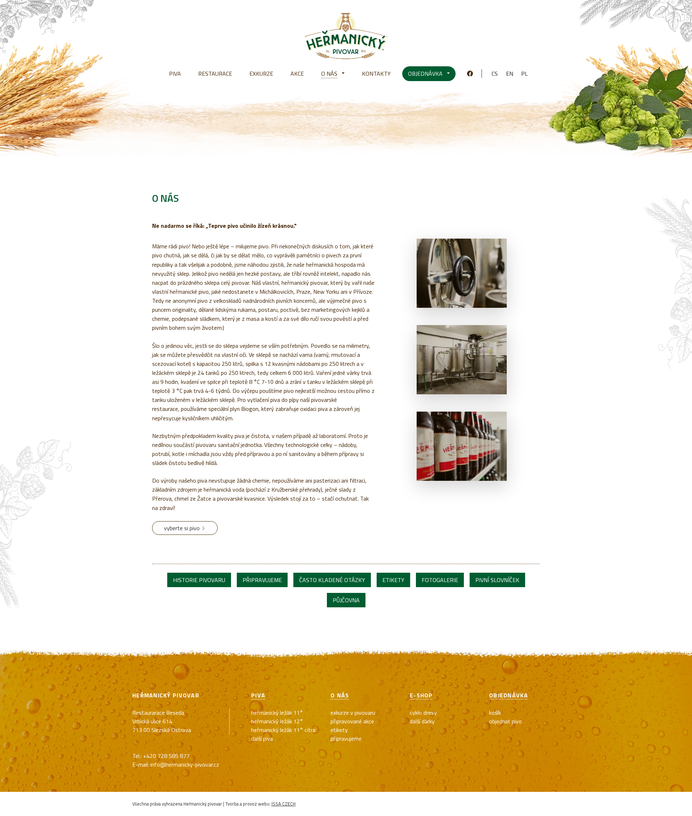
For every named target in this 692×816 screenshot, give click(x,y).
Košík (495, 712)
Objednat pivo (505, 721)
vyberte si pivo (182, 528)
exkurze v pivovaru (353, 712)
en (509, 73)
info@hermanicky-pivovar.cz (184, 764)
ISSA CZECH (283, 803)
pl (524, 73)
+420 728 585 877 (166, 755)
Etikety (339, 730)
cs (495, 73)
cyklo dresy (423, 712)
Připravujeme (346, 738)
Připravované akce (352, 721)
